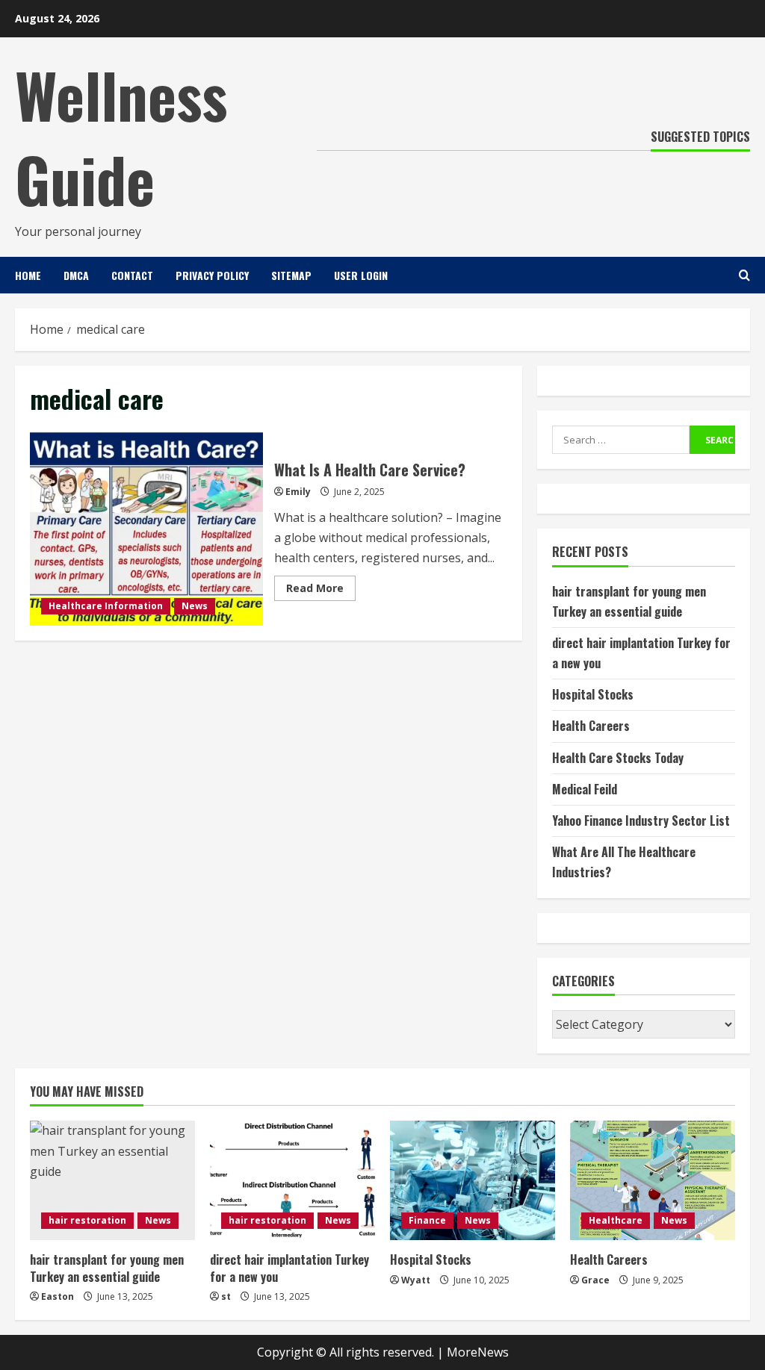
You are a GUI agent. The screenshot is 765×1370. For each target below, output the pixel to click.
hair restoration (87, 1220)
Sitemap (291, 275)
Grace (595, 1280)
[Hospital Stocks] (472, 1180)
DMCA (76, 275)
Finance (427, 1220)
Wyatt (415, 1280)
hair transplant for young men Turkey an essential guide (107, 1268)
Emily (298, 491)
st (226, 1296)
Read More (321, 590)
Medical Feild (584, 789)
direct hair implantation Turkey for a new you (289, 1268)
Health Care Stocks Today (618, 758)
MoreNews (478, 1352)
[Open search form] (744, 275)
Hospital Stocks (593, 694)
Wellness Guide (121, 136)
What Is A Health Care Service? (146, 529)
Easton (57, 1296)
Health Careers (591, 726)
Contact (132, 275)
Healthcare (615, 1220)
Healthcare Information (106, 606)
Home (28, 275)
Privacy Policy (212, 275)
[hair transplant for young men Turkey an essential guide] (112, 1180)
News (195, 606)
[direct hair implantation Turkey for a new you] (292, 1180)
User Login (361, 275)
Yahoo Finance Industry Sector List (641, 820)
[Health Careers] (652, 1180)
